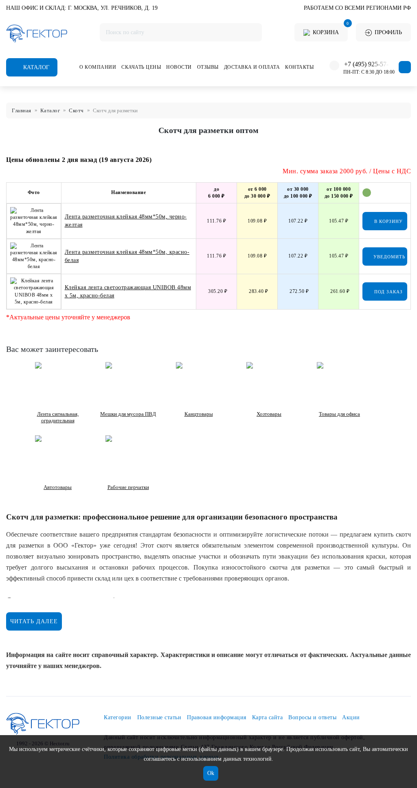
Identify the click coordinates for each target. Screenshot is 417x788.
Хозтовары (269, 414)
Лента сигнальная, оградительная (58, 417)
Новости (179, 67)
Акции (351, 717)
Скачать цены (141, 67)
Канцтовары (198, 414)
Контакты (299, 67)
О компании (97, 67)
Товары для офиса (339, 414)
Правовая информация (216, 717)
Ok (210, 773)
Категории (118, 717)
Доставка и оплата (252, 67)
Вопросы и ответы (312, 717)
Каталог (35, 67)
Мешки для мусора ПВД (128, 414)
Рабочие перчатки (128, 487)
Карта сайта (267, 717)
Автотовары (58, 487)
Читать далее (34, 621)
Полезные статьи (159, 717)
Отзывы (208, 67)
